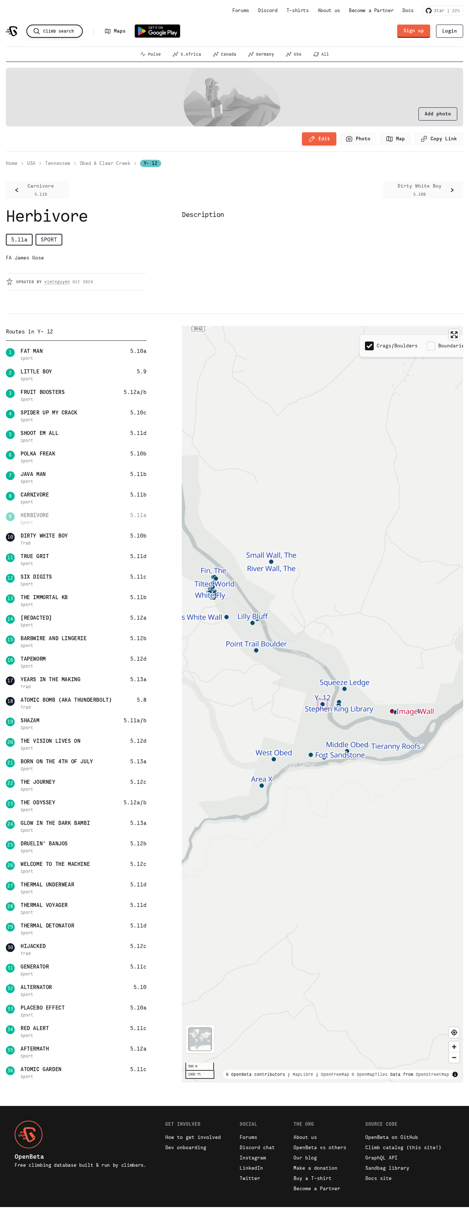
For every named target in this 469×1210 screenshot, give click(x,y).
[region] (322, 704)
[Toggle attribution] (455, 1074)
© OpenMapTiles (370, 1074)
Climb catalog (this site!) (403, 1147)
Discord (268, 10)
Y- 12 (151, 163)
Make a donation (315, 1168)
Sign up (413, 30)
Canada (228, 54)
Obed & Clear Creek (105, 163)
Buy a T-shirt (312, 1178)
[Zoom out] (454, 1057)
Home (12, 163)
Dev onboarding (185, 1147)
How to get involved (193, 1137)
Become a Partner (371, 10)
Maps (120, 31)
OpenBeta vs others (319, 1147)
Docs (408, 10)
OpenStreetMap (432, 1074)
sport (49, 239)
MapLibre (303, 1074)
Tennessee (57, 163)
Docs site (378, 1178)
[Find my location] (454, 1032)
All (325, 54)
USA (298, 54)
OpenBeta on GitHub (391, 1137)
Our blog (305, 1158)
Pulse (154, 54)
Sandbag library (387, 1168)
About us (329, 10)
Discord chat (257, 1147)
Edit (324, 139)
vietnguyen (57, 281)
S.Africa (191, 54)
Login (449, 31)
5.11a (19, 239)
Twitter (250, 1178)
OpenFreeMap (335, 1074)
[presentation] (437, 114)
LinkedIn (251, 1168)
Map (400, 139)
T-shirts (298, 10)
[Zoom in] (454, 1046)
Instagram (253, 1158)
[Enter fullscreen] (454, 334)
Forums (240, 10)
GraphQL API (381, 1158)
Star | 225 (446, 10)
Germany (265, 54)
